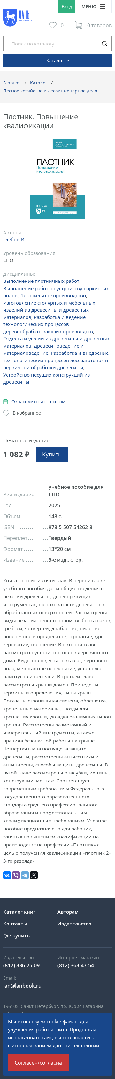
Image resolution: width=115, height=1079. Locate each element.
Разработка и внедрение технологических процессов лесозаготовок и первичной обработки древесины (56, 360)
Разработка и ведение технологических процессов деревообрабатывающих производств (48, 324)
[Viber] (16, 875)
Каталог (38, 83)
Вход (67, 7)
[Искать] (104, 43)
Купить (52, 454)
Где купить (16, 935)
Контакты (15, 923)
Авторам (68, 911)
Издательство (74, 923)
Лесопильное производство (53, 295)
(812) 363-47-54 (75, 965)
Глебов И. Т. (17, 239)
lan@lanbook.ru (22, 985)
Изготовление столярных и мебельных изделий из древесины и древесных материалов (49, 309)
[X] (34, 875)
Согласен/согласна (38, 1062)
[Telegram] (25, 875)
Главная (12, 83)
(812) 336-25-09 (21, 965)
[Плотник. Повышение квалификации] (58, 179)
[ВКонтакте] (7, 875)
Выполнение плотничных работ (41, 281)
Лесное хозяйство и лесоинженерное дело (50, 91)
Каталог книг (19, 911)
